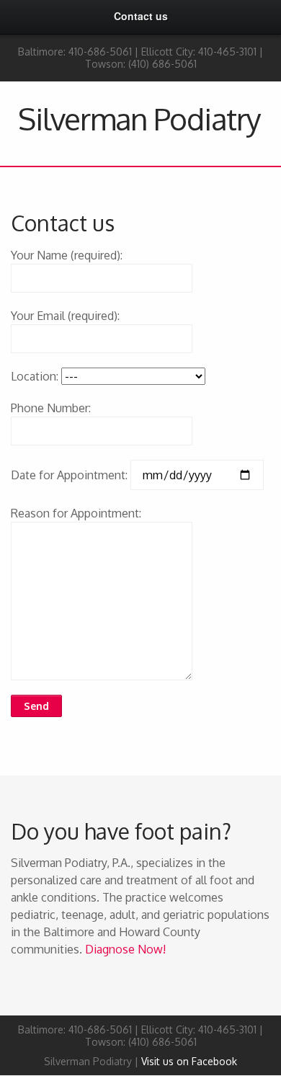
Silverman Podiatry (139, 118)
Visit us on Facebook (189, 1061)
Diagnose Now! (125, 949)
